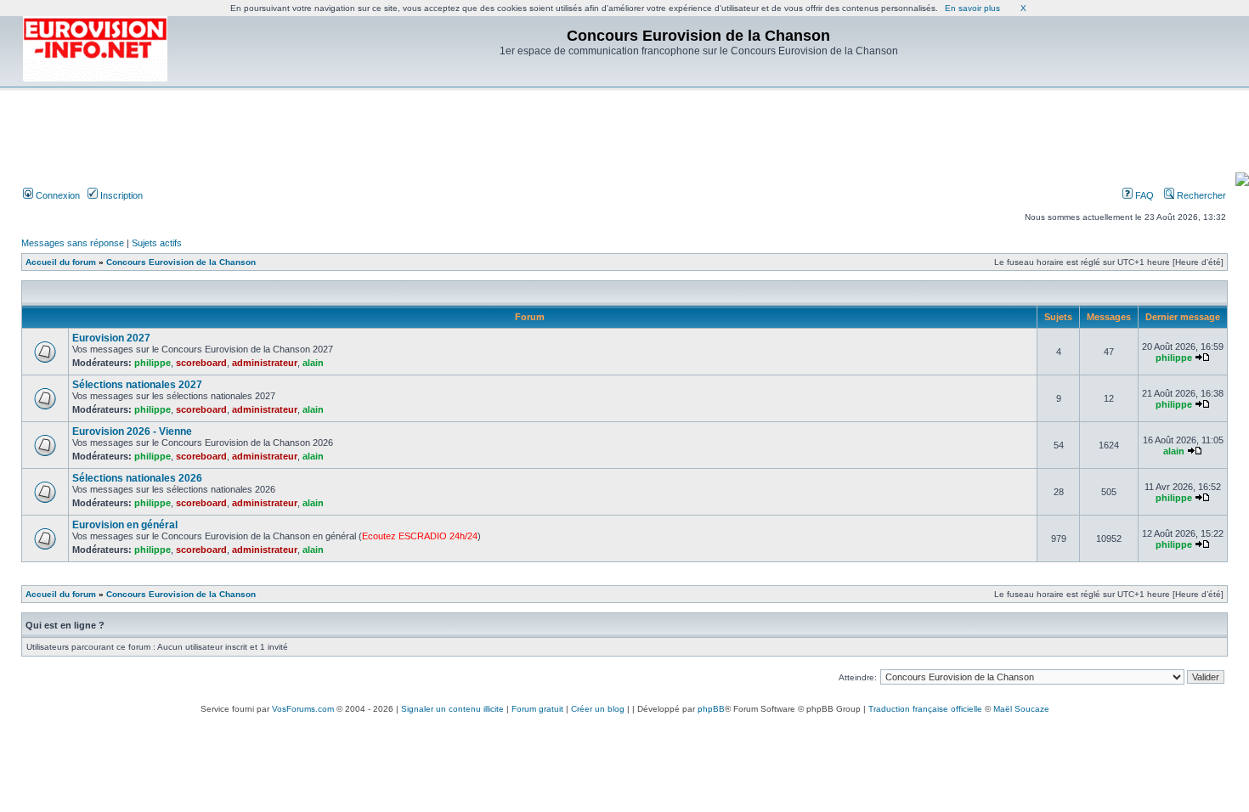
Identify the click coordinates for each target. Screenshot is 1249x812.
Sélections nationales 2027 (137, 385)
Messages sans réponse (72, 243)
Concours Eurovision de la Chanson (181, 262)
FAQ (1143, 195)
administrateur (264, 363)
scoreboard (201, 363)
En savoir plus (972, 8)
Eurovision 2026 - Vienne (132, 431)
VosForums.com (303, 708)
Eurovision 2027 (111, 338)
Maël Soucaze (1021, 708)
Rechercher (1200, 195)
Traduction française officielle (925, 708)
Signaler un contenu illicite (452, 708)
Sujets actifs (157, 243)
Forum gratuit (537, 708)
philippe (152, 363)
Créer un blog (597, 708)
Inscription (120, 195)
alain (313, 363)
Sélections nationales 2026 (137, 478)
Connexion (56, 195)
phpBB (711, 708)
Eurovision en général (125, 525)
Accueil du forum (60, 262)
